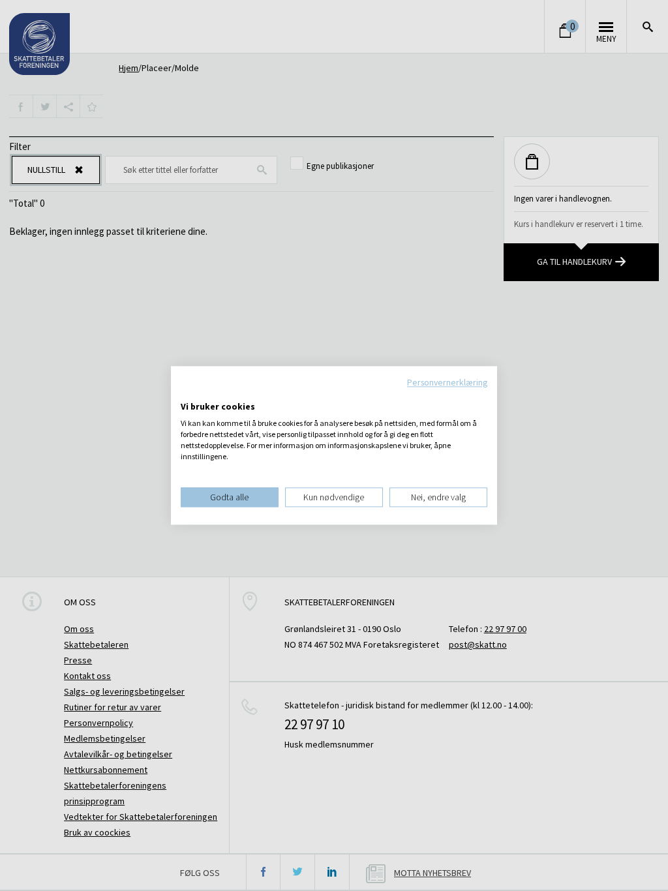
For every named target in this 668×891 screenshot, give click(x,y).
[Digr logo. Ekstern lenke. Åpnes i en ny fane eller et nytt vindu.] (189, 393)
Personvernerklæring (447, 382)
